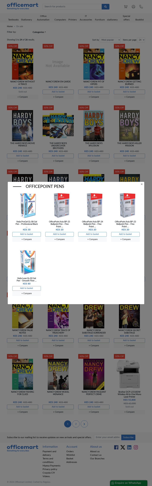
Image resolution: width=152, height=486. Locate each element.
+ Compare (27, 239)
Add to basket (26, 234)
